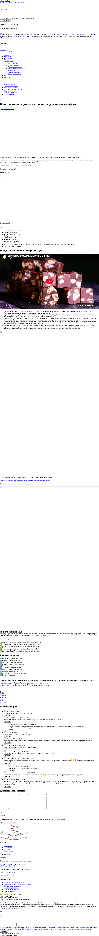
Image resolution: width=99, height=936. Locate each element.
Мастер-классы (9, 58)
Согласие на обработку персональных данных (19, 884)
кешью (2, 694)
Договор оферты (9, 891)
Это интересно (12, 63)
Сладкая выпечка (13, 65)
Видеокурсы (8, 56)
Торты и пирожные (14, 72)
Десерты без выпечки (15, 67)
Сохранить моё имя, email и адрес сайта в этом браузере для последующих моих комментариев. (33, 819)
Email (2, 816)
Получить (3, 50)
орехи (2, 700)
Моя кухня (3, 9)
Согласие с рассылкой (11, 888)
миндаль (3, 697)
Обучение (7, 60)
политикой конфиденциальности (58, 34)
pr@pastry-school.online (7, 872)
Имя (2, 812)
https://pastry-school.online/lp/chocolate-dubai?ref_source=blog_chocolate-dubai (24, 685)
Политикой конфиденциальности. (11, 908)
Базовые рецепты (13, 70)
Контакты (7, 77)
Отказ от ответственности (12, 886)
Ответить (7, 715)
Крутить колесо (5, 20)
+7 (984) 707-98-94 (6, 2)
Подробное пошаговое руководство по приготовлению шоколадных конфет (25, 480)
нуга (1, 699)
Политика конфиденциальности (14, 882)
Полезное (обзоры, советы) (17, 68)
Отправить (4, 931)
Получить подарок (6, 38)
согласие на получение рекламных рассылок (25, 36)
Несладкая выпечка (14, 74)
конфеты (3, 695)
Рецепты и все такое (10, 62)
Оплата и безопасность (11, 889)
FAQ (5, 75)
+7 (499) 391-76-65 (18, 2)
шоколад (3, 702)
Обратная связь (5, 879)
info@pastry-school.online (8, 866)
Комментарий (5, 809)
